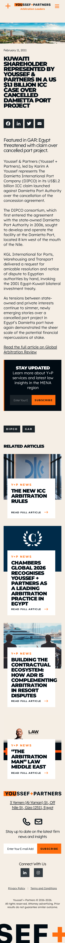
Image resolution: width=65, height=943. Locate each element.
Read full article (26, 512)
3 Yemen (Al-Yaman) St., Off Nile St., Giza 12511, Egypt (32, 805)
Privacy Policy (16, 888)
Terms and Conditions (44, 888)
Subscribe (43, 400)
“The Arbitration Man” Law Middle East (29, 759)
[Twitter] (29, 123)
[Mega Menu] (8, 6)
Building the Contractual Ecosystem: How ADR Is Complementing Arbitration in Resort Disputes (31, 677)
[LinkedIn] (18, 123)
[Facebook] (8, 123)
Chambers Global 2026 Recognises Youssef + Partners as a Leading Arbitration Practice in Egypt (29, 583)
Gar (28, 429)
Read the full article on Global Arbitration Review (30, 349)
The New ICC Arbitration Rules (29, 495)
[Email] (39, 123)
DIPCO (12, 429)
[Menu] (57, 6)
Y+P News (21, 484)
